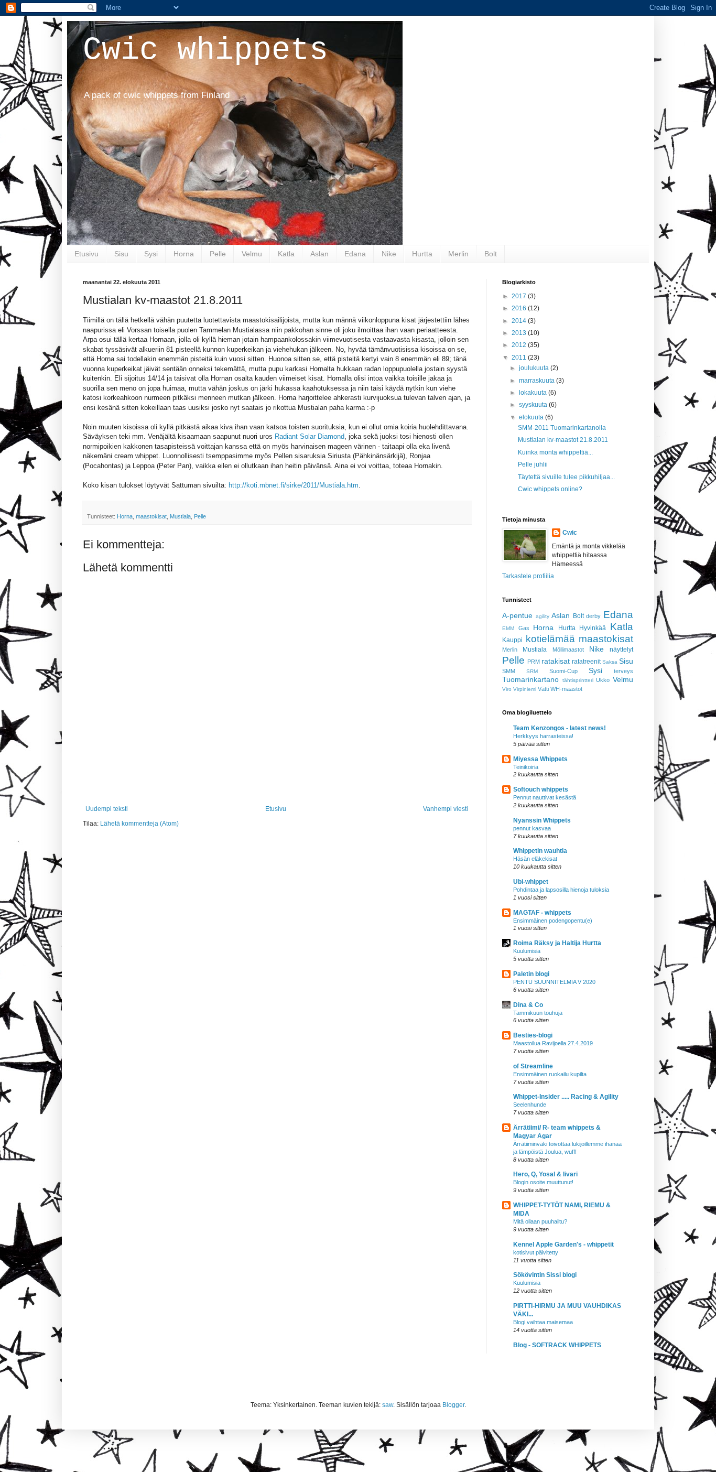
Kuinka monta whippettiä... (555, 452)
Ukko (603, 680)
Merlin (458, 254)
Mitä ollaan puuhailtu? (540, 1221)
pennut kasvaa (532, 828)
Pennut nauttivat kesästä (544, 797)
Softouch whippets (540, 789)
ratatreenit (586, 661)
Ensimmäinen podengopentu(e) (552, 920)
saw (387, 1405)
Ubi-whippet (530, 881)
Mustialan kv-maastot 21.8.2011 (563, 439)
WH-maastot (566, 689)
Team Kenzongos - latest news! (559, 728)
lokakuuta (533, 392)
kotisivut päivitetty (535, 1252)
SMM (508, 671)
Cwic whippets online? (550, 489)
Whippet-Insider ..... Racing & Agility (566, 1096)
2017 (520, 296)
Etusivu (86, 254)
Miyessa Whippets (540, 759)
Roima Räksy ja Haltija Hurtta (557, 943)
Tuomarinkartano (530, 679)
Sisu (121, 254)
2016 (520, 308)
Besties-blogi (532, 1035)
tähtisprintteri (577, 680)
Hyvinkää (592, 628)
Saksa (609, 662)
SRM (532, 671)
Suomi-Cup (563, 671)
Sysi (151, 254)
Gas (523, 628)
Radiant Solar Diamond (309, 436)
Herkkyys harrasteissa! (543, 736)
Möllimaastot (568, 649)
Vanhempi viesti (445, 809)
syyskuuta (534, 404)
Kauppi (512, 640)
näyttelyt (621, 649)
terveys (623, 671)
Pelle (218, 254)
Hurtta (422, 254)
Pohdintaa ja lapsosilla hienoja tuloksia (561, 889)
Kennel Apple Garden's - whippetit (563, 1244)
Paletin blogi (531, 974)
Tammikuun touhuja (537, 1013)
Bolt (490, 254)
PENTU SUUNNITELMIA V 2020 (554, 982)
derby (593, 616)
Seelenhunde (529, 1104)
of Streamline (533, 1066)
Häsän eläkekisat (535, 859)
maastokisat (151, 516)
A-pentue (517, 615)
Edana (355, 254)
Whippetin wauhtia (540, 850)
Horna (183, 254)
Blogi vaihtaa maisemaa (543, 1322)
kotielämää (550, 638)
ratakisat (555, 661)
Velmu (252, 254)
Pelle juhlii (533, 464)
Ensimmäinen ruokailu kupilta (550, 1074)
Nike (389, 254)
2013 (520, 333)
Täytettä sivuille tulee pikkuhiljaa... (566, 477)
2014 (520, 320)
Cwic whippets (205, 50)
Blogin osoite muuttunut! (543, 1182)
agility (542, 616)
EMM (508, 628)
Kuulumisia (526, 951)
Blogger (453, 1405)
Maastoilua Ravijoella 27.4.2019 (553, 1043)
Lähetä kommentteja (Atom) (139, 823)
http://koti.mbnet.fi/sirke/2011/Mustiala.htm (294, 485)
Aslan (319, 254)
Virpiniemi (524, 689)
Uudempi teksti (106, 809)
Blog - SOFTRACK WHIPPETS (557, 1345)
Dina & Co (528, 1005)
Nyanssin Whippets (542, 820)
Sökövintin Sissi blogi (545, 1275)
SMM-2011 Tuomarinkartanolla (562, 427)
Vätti (543, 689)
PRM (533, 661)
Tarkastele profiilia (528, 576)
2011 (520, 357)
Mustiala (180, 516)
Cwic (569, 532)
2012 (520, 345)
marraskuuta (537, 380)
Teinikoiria (525, 767)
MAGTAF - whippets (542, 912)
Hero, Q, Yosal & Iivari (545, 1174)
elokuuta (532, 417)
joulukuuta (534, 368)
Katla (286, 254)
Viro (507, 689)
